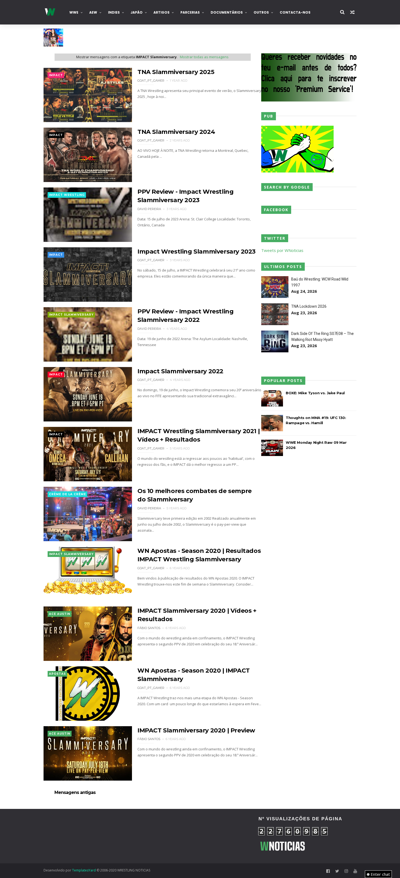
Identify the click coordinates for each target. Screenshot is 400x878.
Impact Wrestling (67, 195)
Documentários (227, 12)
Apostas (57, 674)
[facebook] (328, 871)
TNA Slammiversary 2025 (175, 72)
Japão (137, 12)
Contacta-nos (295, 12)
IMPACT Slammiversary (71, 314)
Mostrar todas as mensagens (204, 56)
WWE (73, 12)
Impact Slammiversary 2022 (180, 371)
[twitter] (337, 871)
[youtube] (355, 871)
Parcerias (190, 12)
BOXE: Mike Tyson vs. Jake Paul (315, 393)
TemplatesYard (84, 870)
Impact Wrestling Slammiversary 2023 (196, 251)
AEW (93, 12)
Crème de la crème (67, 494)
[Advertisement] (92, 836)
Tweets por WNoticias (282, 250)
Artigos (161, 12)
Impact (56, 75)
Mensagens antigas (75, 792)
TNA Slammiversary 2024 (176, 131)
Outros (261, 12)
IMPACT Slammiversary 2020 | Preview (196, 730)
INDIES (114, 12)
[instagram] (346, 871)
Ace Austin (59, 614)
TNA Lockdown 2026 (309, 306)
